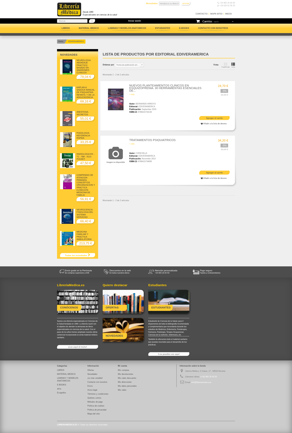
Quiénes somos (94, 398)
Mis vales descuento (127, 378)
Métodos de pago (95, 402)
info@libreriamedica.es (201, 382)
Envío (90, 386)
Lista (233, 67)
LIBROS (66, 28)
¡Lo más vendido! (95, 378)
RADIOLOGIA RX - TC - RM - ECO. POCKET (85, 156)
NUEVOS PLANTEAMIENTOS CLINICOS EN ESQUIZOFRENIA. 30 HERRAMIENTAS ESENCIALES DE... (165, 88)
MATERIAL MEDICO (89, 28)
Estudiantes (162, 28)
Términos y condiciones (97, 394)
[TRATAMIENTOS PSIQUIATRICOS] (116, 154)
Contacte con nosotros (213, 28)
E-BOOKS (184, 28)
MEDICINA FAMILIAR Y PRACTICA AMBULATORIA (84, 235)
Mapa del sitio (93, 414)
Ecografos (61, 393)
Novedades (68, 54)
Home (60, 41)
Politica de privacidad (96, 410)
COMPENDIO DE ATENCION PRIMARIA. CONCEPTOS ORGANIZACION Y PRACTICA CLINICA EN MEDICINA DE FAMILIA (85, 185)
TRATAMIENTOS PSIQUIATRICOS (152, 140)
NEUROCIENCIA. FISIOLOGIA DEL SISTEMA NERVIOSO (84, 213)
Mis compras (123, 370)
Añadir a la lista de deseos (215, 123)
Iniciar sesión (134, 21)
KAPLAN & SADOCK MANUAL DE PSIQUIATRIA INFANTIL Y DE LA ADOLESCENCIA (85, 92)
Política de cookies (95, 406)
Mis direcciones (125, 382)
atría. (59, 389)
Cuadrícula (225, 67)
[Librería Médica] (69, 9)
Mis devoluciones (125, 374)
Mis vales (122, 390)
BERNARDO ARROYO (146, 104)
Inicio (228, 14)
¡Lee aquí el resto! (77, 347)
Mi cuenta (122, 366)
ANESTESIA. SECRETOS (82, 113)
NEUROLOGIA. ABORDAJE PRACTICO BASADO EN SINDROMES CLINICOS (83, 66)
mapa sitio (216, 14)
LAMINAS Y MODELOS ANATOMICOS (127, 28)
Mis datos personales (127, 386)
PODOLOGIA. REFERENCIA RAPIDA (83, 135)
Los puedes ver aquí (168, 354)
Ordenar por (108, 65)
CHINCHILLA (141, 153)
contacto (202, 14)
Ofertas (90, 370)
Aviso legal (92, 390)
